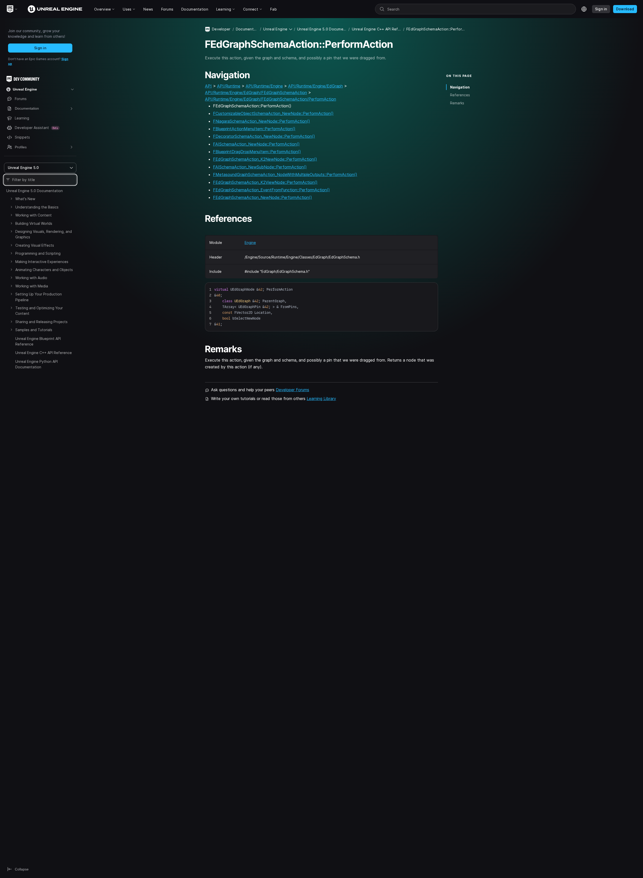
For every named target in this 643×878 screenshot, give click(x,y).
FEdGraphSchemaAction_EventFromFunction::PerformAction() (271, 189)
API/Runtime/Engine (264, 86)
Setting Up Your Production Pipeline (38, 297)
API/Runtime (228, 86)
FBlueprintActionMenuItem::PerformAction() (254, 128)
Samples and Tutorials (33, 330)
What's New (25, 199)
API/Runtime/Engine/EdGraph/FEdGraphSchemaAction (256, 92)
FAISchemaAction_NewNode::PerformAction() (256, 144)
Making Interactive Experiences (41, 261)
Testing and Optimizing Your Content (39, 311)
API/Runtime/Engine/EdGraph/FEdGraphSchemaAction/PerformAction (270, 99)
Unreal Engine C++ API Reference (43, 352)
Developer (221, 29)
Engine (250, 242)
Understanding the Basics (37, 207)
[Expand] (11, 199)
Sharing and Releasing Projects (41, 322)
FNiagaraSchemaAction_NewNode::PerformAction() (261, 121)
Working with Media (31, 286)
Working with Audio (31, 278)
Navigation (460, 87)
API (208, 86)
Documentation (247, 29)
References (460, 95)
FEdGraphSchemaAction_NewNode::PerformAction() (262, 197)
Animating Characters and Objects (44, 270)
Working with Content (33, 215)
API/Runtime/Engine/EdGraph (315, 86)
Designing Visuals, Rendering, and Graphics (43, 234)
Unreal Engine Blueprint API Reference (38, 341)
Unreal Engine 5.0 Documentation (34, 191)
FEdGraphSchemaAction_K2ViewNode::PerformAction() (265, 182)
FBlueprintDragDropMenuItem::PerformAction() (257, 151)
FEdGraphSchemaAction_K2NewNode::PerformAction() (265, 159)
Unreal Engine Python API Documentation (36, 364)
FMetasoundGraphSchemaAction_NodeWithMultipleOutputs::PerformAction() (285, 174)
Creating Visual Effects (34, 245)
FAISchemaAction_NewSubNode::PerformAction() (260, 166)
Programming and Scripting (38, 253)
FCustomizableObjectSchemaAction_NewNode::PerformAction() (273, 113)
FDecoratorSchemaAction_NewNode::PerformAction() (264, 136)
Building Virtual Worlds (33, 223)
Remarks (457, 103)
